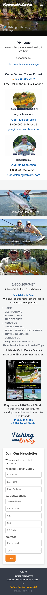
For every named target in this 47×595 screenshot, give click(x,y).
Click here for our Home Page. (23, 64)
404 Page (8, 30)
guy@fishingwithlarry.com (23, 129)
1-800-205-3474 (25, 78)
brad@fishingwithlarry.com (23, 175)
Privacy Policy (20, 591)
